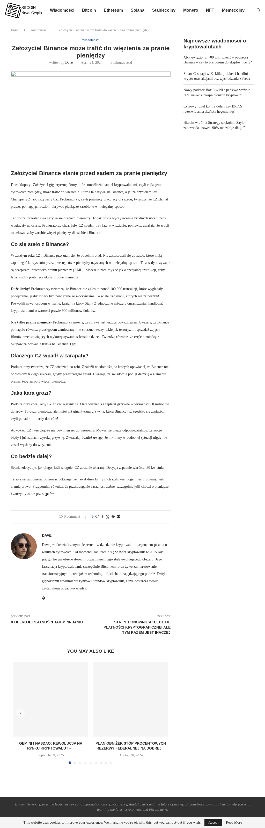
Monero (190, 10)
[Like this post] (97, 517)
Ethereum (113, 10)
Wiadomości (62, 10)
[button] (20, 712)
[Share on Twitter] (107, 517)
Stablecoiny (163, 10)
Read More (234, 822)
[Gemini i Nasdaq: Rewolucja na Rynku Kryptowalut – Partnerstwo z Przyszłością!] (50, 699)
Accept (213, 822)
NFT (210, 10)
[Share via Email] (118, 517)
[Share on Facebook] (103, 517)
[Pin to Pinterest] (113, 517)
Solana (137, 10)
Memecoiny (233, 10)
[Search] (258, 10)
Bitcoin (89, 10)
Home (15, 30)
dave (69, 62)
